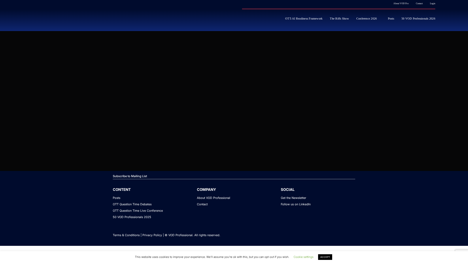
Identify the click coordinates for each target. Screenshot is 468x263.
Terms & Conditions (126, 235)
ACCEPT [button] (325, 257)
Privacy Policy (152, 235)
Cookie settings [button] (304, 257)
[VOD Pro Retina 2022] (65, 18)
